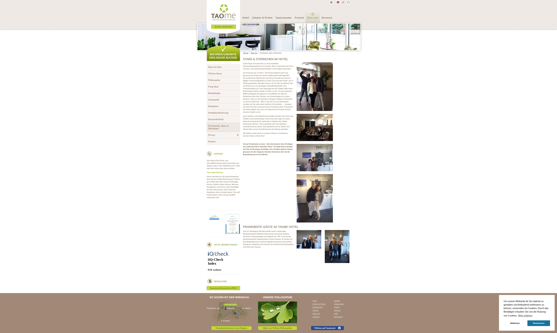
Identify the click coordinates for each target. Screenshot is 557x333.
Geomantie (213, 99)
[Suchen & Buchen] (223, 31)
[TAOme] (223, 14)
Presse (211, 135)
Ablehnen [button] (515, 323)
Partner (212, 141)
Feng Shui (213, 86)
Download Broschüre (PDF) (223, 288)
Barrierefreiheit (216, 119)
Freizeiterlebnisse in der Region (231, 328)
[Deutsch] (338, 2)
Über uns (312, 18)
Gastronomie (284, 18)
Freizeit (299, 18)
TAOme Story (215, 73)
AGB (336, 314)
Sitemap (337, 310)
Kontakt (337, 301)
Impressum (338, 317)
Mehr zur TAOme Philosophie (277, 328)
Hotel (246, 18)
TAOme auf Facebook (325, 328)
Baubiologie (214, 93)
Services (327, 18)
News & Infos (215, 67)
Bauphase (213, 106)
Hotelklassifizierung (218, 113)
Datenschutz (339, 304)
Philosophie (214, 80)
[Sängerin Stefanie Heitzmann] (315, 175)
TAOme (245, 53)
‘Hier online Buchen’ (215, 173)
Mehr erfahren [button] (525, 315)
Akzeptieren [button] (539, 323)
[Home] (331, 2)
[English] (343, 2)
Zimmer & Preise (262, 18)
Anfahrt (337, 307)
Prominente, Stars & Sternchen (271, 53)
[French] (348, 2)
